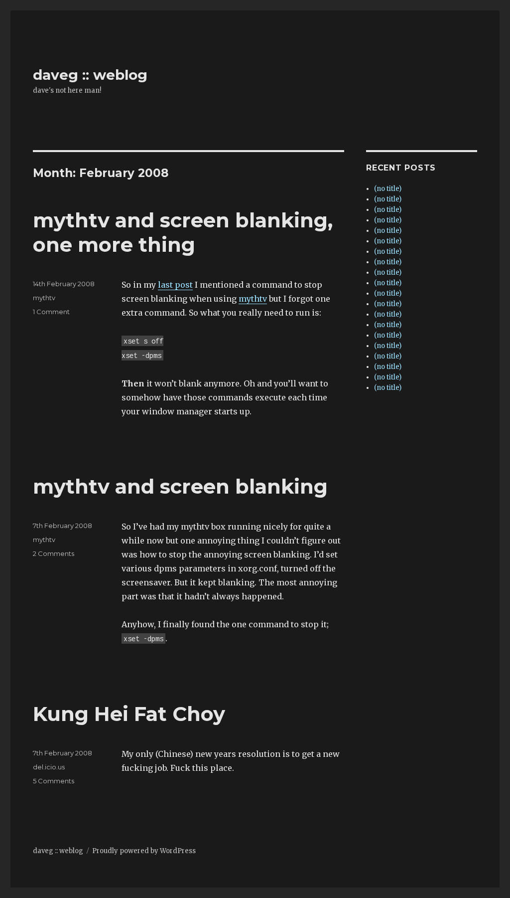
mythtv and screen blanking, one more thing (183, 232)
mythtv (253, 299)
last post (175, 285)
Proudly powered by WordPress (144, 851)
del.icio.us (49, 767)
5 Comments (53, 781)
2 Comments (53, 553)
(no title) (387, 188)
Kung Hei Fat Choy (129, 714)
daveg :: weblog (90, 74)
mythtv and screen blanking (180, 486)
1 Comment (51, 312)
